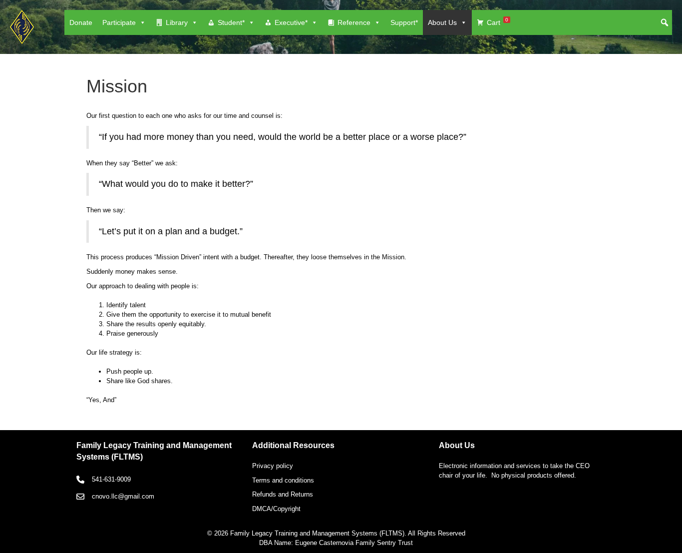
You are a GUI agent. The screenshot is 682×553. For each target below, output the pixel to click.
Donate (80, 22)
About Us (442, 22)
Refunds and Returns (282, 494)
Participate (119, 22)
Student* (231, 22)
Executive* (291, 22)
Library (177, 22)
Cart (497, 21)
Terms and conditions (283, 480)
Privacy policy (272, 466)
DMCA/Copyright (276, 509)
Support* (404, 22)
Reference (354, 22)
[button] (664, 22)
